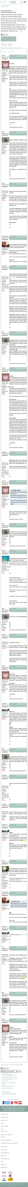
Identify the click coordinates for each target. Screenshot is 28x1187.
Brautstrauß (12, 277)
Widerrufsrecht (5, 1158)
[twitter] (8, 1103)
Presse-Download (6, 1140)
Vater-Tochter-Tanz (7, 1088)
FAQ (2, 1161)
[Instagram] (16, 1103)
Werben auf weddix (6, 1134)
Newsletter (4, 1167)
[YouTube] (20, 1103)
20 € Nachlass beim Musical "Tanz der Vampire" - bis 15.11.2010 (10, 1079)
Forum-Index (4, 47)
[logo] (14, 3)
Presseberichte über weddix (9, 1143)
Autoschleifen (24, 934)
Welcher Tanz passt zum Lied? (9, 1083)
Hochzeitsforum (4, 6)
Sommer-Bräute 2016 (8, 1086)
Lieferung (4, 1150)
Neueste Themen (6, 44)
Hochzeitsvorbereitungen (16, 178)
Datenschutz (4, 1126)
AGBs (2, 1123)
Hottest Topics (6, 45)
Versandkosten (5, 1152)
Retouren (3, 1155)
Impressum (4, 1120)
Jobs (2, 1129)
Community (7, 5)
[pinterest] (12, 1103)
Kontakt (3, 1164)
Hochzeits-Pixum (13, 127)
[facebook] (4, 1103)
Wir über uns (4, 1117)
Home (2, 5)
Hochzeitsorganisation (14, 47)
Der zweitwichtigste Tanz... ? (10, 1075)
